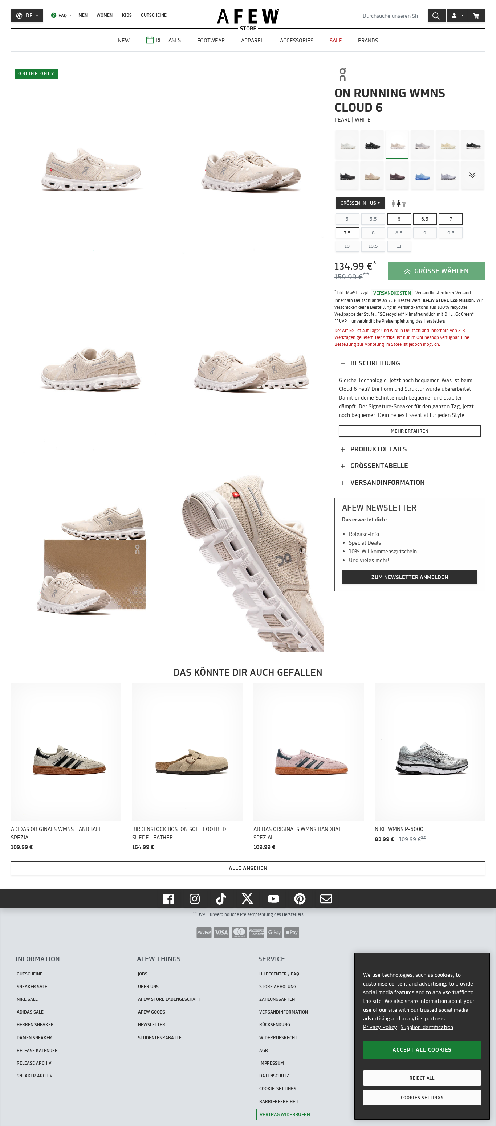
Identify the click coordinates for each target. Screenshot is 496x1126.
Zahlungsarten (277, 999)
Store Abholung (277, 986)
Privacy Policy (380, 1027)
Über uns (148, 986)
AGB (263, 1050)
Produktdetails (378, 449)
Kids (127, 15)
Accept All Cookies (422, 1049)
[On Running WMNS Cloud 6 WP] (347, 175)
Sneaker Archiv (35, 1075)
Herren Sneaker (35, 1024)
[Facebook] (169, 898)
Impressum (271, 1063)
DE (29, 15)
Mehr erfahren (409, 431)
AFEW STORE (248, 16)
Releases (168, 40)
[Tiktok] (222, 898)
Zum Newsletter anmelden (409, 577)
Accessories (296, 40)
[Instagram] (195, 898)
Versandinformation (387, 482)
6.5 (424, 219)
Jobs (142, 973)
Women (105, 15)
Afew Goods (151, 1012)
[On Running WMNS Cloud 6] (347, 144)
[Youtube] (274, 898)
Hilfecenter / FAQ (279, 973)
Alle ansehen (248, 868)
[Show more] (472, 175)
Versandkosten (392, 293)
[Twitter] (248, 898)
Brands (368, 40)
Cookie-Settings (277, 1088)
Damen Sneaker (34, 1037)
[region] (422, 1036)
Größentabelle (378, 466)
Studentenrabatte (160, 1037)
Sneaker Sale (32, 986)
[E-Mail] (327, 898)
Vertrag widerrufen (285, 1114)
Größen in (358, 203)
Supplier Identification (427, 1027)
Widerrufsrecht (278, 1037)
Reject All (422, 1078)
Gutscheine (154, 15)
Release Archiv (34, 1063)
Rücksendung (274, 1024)
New (124, 40)
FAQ (62, 15)
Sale (336, 40)
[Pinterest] (300, 898)
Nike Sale (27, 999)
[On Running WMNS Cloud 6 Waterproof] (397, 175)
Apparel (252, 40)
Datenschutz (274, 1075)
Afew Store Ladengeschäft (169, 999)
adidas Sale (30, 1012)
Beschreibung (374, 363)
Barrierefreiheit (279, 1101)
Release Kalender (37, 1050)
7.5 (347, 233)
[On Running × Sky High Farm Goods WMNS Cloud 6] (422, 175)
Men (83, 15)
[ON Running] (346, 74)
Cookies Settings (422, 1097)
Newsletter (151, 1024)
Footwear (211, 40)
